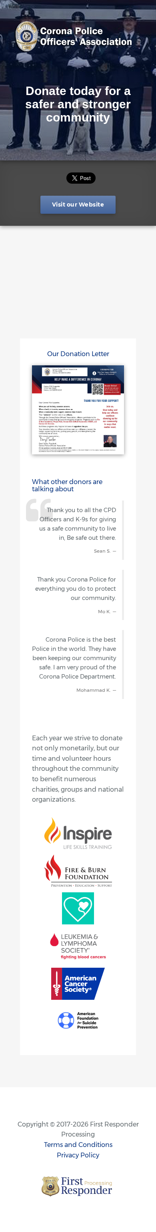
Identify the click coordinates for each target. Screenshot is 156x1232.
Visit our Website (78, 204)
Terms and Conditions (78, 1145)
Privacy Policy (78, 1155)
